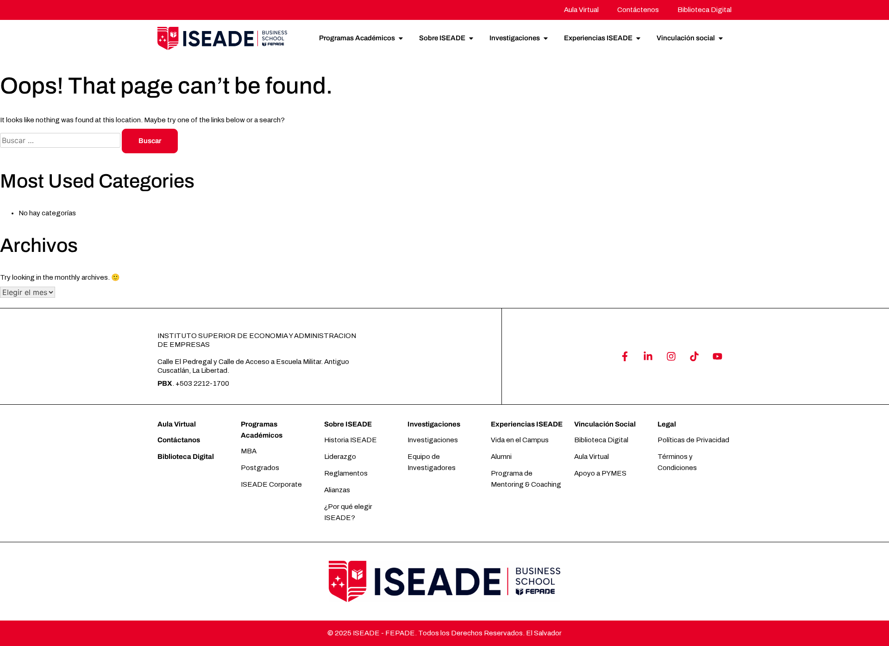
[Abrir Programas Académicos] (400, 38)
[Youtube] (717, 356)
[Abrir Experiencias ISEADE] (638, 38)
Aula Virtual (176, 424)
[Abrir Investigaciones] (545, 38)
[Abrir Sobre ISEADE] (471, 38)
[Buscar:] (61, 140)
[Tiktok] (694, 356)
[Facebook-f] (624, 356)
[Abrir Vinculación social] (720, 38)
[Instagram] (671, 356)
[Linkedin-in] (647, 356)
